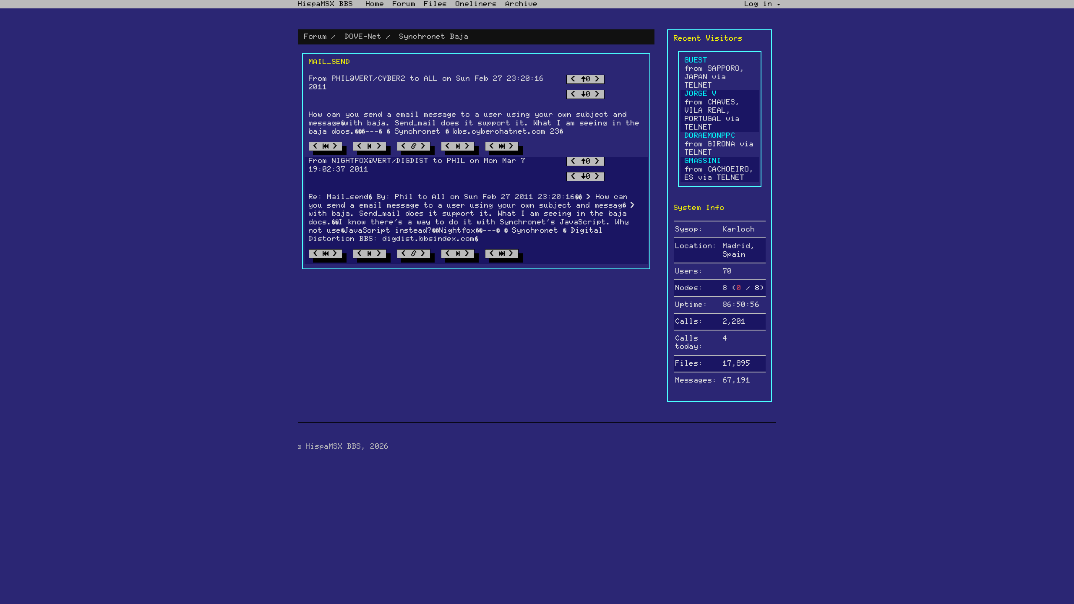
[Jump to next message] (457, 146)
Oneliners (476, 4)
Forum (404, 4)
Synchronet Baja (434, 37)
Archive (522, 4)
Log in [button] (761, 4)
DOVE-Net (363, 37)
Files (435, 4)
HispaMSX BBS (325, 4)
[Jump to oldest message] (325, 146)
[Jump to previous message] (369, 146)
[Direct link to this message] (413, 146)
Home (375, 4)
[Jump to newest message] (502, 146)
